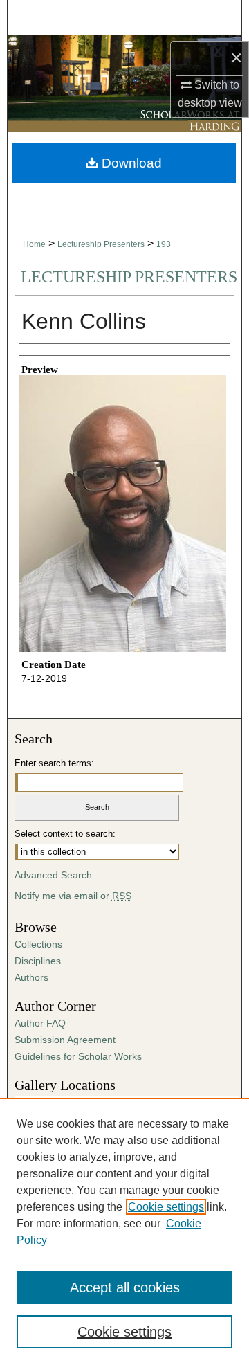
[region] (124, 1231)
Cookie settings (166, 1207)
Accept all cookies (125, 1287)
